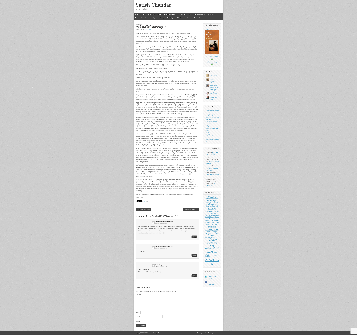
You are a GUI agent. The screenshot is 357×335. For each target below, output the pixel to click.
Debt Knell (215, 204)
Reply (194, 237)
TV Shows (180, 18)
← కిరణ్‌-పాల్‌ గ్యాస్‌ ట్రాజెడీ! (143, 209)
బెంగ (207, 132)
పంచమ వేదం (213, 75)
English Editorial (169, 14)
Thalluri (157, 265)
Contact (189, 18)
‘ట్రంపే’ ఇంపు (209, 135)
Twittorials (212, 227)
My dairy (170, 18)
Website (138, 321)
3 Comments (148, 29)
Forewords (138, 18)
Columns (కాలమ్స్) (150, 18)
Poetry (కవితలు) (198, 14)
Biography (151, 14)
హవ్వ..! (208, 130)
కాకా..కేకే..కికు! (213, 93)
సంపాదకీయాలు (211, 14)
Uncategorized (211, 229)
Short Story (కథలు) (185, 14)
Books (159, 14)
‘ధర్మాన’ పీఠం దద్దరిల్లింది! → (191, 209)
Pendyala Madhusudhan (162, 246)
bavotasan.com (217, 333)
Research (197, 18)
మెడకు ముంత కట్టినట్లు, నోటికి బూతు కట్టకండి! (214, 87)
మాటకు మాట (213, 255)
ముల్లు (208, 137)
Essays (162, 18)
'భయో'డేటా (212, 197)
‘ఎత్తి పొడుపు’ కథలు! (211, 115)
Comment (139, 294)
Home (137, 14)
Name (138, 312)
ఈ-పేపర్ (213, 240)
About (143, 14)
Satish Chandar (153, 5)
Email (138, 316)
